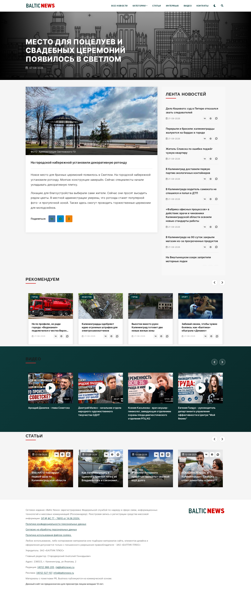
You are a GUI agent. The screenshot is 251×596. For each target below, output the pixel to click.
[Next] (222, 282)
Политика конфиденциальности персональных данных (56, 524)
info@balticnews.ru (63, 572)
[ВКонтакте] (51, 218)
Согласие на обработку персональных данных (51, 529)
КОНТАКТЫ (202, 6)
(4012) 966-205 (45, 567)
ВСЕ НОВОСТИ (119, 6)
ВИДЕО (188, 6)
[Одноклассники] (69, 218)
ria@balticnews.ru (64, 567)
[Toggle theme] (214, 6)
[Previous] (214, 282)
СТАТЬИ (156, 6)
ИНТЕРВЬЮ (172, 6)
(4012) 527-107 (44, 572)
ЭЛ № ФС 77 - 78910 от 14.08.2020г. (60, 518)
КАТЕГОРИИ (139, 6)
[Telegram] (60, 218)
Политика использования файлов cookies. (49, 535)
